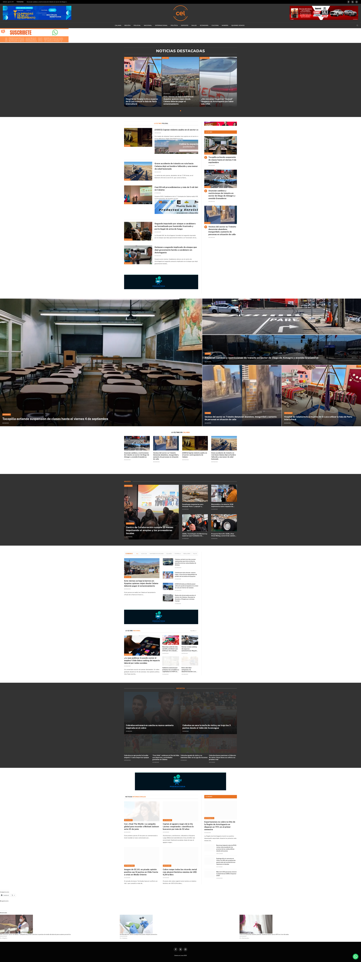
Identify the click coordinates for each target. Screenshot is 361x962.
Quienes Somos (238, 25)
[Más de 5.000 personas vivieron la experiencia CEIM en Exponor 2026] (209, 874)
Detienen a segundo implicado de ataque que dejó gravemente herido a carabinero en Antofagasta (176, 250)
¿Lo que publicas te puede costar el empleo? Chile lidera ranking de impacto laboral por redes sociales (142, 660)
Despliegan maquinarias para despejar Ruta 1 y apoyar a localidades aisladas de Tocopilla (194, 505)
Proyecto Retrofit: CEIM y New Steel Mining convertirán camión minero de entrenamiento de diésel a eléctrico (223, 535)
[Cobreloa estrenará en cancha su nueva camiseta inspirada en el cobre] (152, 713)
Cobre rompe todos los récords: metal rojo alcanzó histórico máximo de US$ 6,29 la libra (180, 872)
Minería (225, 25)
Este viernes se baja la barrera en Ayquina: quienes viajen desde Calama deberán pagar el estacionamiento (141, 583)
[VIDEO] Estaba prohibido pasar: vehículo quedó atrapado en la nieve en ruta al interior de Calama (186, 585)
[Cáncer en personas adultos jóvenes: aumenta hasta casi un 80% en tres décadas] (298, 924)
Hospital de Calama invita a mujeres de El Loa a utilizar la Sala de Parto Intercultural (48, 2)
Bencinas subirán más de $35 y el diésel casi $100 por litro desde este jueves (170, 649)
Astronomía (167, 820)
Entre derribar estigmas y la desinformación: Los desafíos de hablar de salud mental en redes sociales (189, 670)
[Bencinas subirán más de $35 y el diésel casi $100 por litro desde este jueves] (170, 640)
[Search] (357, 25)
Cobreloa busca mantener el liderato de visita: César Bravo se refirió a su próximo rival (222, 757)
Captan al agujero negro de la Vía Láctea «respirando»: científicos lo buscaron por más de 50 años (178, 826)
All (137, 553)
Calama (118, 25)
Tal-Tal (195, 553)
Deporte (184, 25)
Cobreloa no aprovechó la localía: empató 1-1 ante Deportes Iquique (136, 756)
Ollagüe (169, 553)
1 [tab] (179, 111)
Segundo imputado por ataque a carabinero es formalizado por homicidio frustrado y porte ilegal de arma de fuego (175, 226)
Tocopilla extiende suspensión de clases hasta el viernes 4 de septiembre (141, 101)
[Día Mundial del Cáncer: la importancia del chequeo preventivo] (179, 924)
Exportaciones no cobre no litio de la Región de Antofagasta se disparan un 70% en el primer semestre (219, 826)
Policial (137, 25)
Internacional (161, 25)
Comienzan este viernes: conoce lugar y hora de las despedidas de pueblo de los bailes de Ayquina (186, 574)
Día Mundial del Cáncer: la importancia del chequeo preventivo (138, 934)
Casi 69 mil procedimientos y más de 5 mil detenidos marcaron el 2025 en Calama (188, 188)
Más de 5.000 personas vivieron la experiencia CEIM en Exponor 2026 (226, 873)
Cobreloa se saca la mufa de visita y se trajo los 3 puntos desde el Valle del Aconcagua (206, 726)
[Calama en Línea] (180, 13)
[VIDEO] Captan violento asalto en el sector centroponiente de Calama (188, 130)
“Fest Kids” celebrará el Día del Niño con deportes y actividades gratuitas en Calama (165, 757)
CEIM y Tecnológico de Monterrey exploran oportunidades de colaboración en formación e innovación (194, 535)
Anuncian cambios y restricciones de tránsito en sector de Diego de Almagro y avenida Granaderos (179, 101)
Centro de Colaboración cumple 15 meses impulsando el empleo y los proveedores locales (149, 530)
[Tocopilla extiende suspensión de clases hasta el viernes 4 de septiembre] (143, 82)
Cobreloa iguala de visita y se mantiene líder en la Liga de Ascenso (194, 756)
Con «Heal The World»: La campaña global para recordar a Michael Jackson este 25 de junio (141, 826)
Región (127, 25)
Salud (194, 25)
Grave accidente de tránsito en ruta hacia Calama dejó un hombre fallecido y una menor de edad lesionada (176, 166)
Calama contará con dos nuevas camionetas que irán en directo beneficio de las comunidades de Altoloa (185, 562)
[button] (355, 956)
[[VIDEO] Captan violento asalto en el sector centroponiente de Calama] (138, 137)
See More (193, 630)
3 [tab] (182, 111)
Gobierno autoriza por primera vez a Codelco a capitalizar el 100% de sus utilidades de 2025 (170, 670)
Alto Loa (144, 553)
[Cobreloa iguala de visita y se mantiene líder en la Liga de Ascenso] (195, 743)
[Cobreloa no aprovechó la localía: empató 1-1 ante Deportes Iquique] (138, 743)
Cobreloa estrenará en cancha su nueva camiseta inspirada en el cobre (149, 726)
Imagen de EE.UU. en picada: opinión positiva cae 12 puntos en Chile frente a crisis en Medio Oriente (141, 872)
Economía (204, 25)
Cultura (215, 25)
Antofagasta (209, 818)
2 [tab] (180, 111)
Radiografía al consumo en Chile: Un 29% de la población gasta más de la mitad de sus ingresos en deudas (226, 861)
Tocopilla (177, 553)
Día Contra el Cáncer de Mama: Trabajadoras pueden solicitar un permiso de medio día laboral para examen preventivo (35, 934)
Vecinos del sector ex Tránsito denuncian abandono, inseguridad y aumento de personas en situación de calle (218, 100)
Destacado (128, 57)
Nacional (148, 25)
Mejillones (187, 553)
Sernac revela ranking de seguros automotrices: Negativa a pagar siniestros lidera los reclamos (190, 649)
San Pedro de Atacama (157, 553)
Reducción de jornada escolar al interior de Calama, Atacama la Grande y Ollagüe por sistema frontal (185, 598)
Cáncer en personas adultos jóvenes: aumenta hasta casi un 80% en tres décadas (264, 934)
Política (174, 25)
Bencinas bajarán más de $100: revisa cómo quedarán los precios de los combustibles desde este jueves (226, 848)
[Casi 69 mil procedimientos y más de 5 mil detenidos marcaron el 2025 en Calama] (138, 194)
